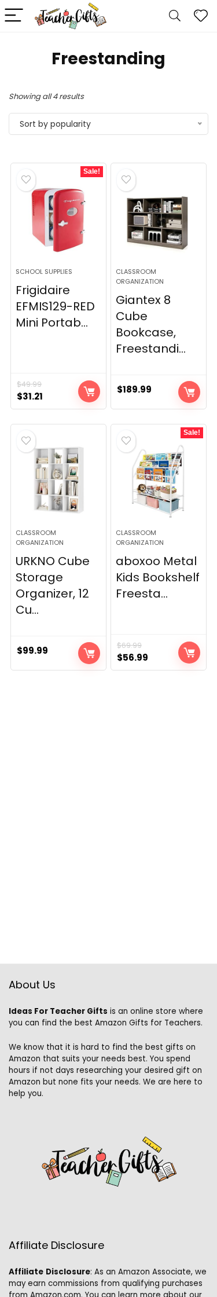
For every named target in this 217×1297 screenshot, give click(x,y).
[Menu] (14, 16)
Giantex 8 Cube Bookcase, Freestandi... (151, 324)
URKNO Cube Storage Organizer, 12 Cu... (53, 585)
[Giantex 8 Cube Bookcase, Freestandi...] (158, 220)
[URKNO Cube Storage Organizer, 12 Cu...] (58, 481)
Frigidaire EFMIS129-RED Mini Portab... (55, 306)
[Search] (175, 16)
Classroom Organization (140, 276)
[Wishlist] (201, 16)
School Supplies (44, 271)
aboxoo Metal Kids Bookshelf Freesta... (158, 577)
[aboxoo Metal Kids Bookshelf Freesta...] (158, 481)
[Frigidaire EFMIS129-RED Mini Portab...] (58, 220)
